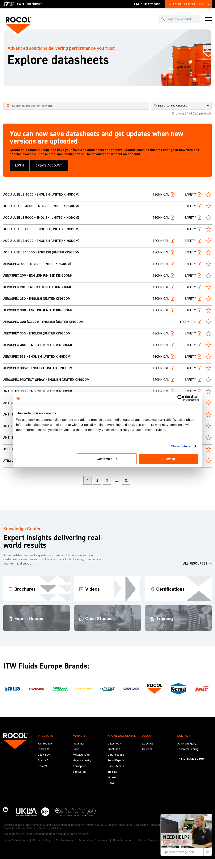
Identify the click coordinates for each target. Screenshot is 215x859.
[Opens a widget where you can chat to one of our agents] (186, 835)
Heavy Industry (82, 760)
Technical (160, 194)
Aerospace (80, 766)
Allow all (168, 459)
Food (76, 749)
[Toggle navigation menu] (208, 19)
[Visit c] (202, 688)
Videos (112, 777)
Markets (79, 735)
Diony (84, 833)
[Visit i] (131, 688)
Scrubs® (43, 760)
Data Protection (122, 840)
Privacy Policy (41, 840)
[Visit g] (84, 689)
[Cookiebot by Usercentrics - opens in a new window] (180, 398)
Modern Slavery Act (150, 840)
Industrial (78, 743)
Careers (147, 749)
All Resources (195, 563)
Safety (190, 194)
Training (112, 771)
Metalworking (81, 754)
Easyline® (44, 754)
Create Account (48, 165)
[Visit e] (36, 689)
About (147, 735)
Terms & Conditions (15, 840)
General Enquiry (186, 743)
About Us (147, 743)
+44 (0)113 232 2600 (147, 4)
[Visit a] (154, 689)
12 (126, 480)
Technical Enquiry (188, 749)
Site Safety (80, 771)
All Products (45, 743)
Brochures (114, 749)
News (111, 782)
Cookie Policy (64, 840)
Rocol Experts (116, 760)
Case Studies (116, 766)
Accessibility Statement (93, 840)
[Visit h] (107, 689)
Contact (184, 735)
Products (45, 735)
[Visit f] (60, 689)
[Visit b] (178, 688)
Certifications (116, 754)
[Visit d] (13, 689)
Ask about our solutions (187, 4)
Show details (180, 446)
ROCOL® (43, 749)
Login (19, 165)
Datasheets (115, 743)
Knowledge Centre (122, 735)
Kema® (42, 766)
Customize (104, 459)
